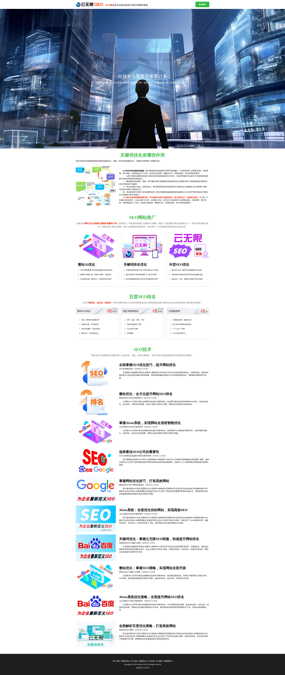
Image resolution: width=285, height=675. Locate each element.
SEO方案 (115, 661)
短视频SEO (168, 661)
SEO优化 (134, 661)
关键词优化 (125, 661)
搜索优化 (142, 661)
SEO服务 (159, 661)
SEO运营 (150, 661)
